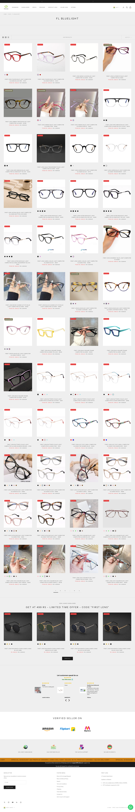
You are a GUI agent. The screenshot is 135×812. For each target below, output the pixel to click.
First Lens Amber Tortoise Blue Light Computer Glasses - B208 (17, 122)
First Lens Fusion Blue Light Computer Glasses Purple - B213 (51, 80)
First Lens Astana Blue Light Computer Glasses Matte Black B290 (18, 213)
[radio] (5, 75)
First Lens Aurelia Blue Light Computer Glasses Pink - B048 (84, 262)
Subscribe (9, 787)
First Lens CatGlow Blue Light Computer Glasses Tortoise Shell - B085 (51, 536)
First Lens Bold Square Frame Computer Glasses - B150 (18, 396)
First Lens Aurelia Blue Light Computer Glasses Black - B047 (51, 262)
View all (67, 658)
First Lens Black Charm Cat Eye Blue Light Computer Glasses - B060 (51, 305)
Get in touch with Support (63, 797)
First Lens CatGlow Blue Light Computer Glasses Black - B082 (18, 490)
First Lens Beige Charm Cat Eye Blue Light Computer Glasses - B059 (18, 305)
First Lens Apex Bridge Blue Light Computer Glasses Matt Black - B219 (18, 171)
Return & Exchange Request (64, 776)
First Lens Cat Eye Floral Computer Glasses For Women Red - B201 (117, 445)
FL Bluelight (16, 14)
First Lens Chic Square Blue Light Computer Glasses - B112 (84, 578)
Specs (34, 7)
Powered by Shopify (125, 807)
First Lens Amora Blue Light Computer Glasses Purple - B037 (84, 125)
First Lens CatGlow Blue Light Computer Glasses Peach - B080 (117, 490)
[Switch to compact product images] (8, 37)
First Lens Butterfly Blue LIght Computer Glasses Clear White (84, 399)
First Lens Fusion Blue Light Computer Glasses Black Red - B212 (18, 80)
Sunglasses (25, 7)
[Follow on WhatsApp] (21, 802)
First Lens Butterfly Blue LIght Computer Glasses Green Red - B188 (117, 399)
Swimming (15, 7)
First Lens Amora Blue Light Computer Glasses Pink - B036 (51, 125)
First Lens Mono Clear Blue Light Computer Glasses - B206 (84, 77)
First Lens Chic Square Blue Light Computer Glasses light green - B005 (18, 581)
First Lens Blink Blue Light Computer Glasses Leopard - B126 (84, 309)
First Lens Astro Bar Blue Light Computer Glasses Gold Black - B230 (84, 216)
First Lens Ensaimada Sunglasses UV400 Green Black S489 (51, 649)
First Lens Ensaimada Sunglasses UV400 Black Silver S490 (84, 649)
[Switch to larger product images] (3, 37)
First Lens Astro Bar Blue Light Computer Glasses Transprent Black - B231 (18, 263)
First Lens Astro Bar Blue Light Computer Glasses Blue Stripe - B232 (51, 216)
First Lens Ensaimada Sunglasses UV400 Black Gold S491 (117, 649)
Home (5, 14)
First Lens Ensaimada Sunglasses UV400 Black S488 (18, 649)
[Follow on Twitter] (4, 802)
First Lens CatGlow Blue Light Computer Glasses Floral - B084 (84, 490)
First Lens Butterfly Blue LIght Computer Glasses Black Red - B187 (51, 399)
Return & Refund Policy (62, 778)
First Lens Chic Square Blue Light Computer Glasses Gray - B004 (117, 581)
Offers (73, 7)
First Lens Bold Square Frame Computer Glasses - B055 (117, 351)
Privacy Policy (60, 786)
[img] (67, 678)
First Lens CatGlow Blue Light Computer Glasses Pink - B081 (18, 536)
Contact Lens (52, 7)
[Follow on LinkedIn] (17, 802)
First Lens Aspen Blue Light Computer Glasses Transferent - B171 (117, 171)
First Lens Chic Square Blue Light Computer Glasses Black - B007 (84, 536)
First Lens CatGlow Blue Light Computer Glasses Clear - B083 (51, 490)
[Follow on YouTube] (12, 802)
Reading (42, 7)
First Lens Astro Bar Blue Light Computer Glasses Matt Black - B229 (117, 216)
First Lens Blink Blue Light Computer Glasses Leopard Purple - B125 (117, 309)
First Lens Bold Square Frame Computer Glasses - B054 (84, 351)
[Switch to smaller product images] (5, 37)
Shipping (59, 789)
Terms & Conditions (62, 784)
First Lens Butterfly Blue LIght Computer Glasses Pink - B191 (51, 445)
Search (58, 781)
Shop (9, 14)
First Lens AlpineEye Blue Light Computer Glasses (117, 77)
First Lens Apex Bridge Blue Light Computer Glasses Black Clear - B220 (117, 125)
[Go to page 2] (79, 590)
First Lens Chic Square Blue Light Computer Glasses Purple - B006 (51, 581)
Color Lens (64, 7)
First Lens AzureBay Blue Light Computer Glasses (117, 258)
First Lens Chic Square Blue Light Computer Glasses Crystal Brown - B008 (117, 536)
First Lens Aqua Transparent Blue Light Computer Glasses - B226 (51, 168)
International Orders (62, 791)
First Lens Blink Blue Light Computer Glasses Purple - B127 (18, 354)
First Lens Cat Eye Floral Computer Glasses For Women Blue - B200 (84, 445)
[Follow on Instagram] (8, 802)
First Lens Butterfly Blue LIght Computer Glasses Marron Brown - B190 (17, 445)
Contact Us (59, 794)
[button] (66, 700)
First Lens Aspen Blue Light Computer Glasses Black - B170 (84, 171)
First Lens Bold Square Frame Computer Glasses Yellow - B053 (51, 351)
